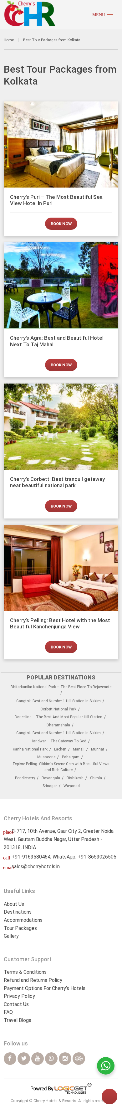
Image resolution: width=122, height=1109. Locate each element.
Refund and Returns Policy (33, 980)
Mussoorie (46, 757)
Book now (61, 223)
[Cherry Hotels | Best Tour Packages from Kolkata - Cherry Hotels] (30, 13)
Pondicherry (25, 778)
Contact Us (16, 1004)
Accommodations (23, 920)
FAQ (8, 1012)
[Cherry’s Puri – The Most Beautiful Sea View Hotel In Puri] (61, 144)
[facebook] (10, 1058)
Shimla (96, 778)
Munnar (97, 749)
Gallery (11, 936)
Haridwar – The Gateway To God (58, 741)
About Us (14, 904)
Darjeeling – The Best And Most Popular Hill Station (58, 717)
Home (9, 40)
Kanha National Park (30, 749)
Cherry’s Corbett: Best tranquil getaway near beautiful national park (57, 482)
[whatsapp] (51, 1058)
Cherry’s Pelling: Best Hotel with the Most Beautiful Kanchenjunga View (60, 623)
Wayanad (72, 786)
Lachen (60, 749)
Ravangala (51, 778)
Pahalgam (70, 757)
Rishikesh (75, 778)
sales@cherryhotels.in (36, 866)
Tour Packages (20, 928)
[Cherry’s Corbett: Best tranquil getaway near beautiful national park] (61, 427)
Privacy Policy (19, 996)
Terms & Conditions (25, 972)
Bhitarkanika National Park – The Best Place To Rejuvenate (61, 687)
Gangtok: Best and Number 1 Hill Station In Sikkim (58, 701)
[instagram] (65, 1058)
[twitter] (24, 1058)
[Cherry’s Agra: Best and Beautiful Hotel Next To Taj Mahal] (61, 285)
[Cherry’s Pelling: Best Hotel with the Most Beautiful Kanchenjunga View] (61, 568)
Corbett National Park (58, 709)
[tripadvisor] (79, 1058)
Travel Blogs (17, 1020)
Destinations (18, 912)
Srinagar (50, 786)
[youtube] (37, 1058)
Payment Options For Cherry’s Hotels (44, 988)
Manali (78, 749)
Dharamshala (58, 725)
